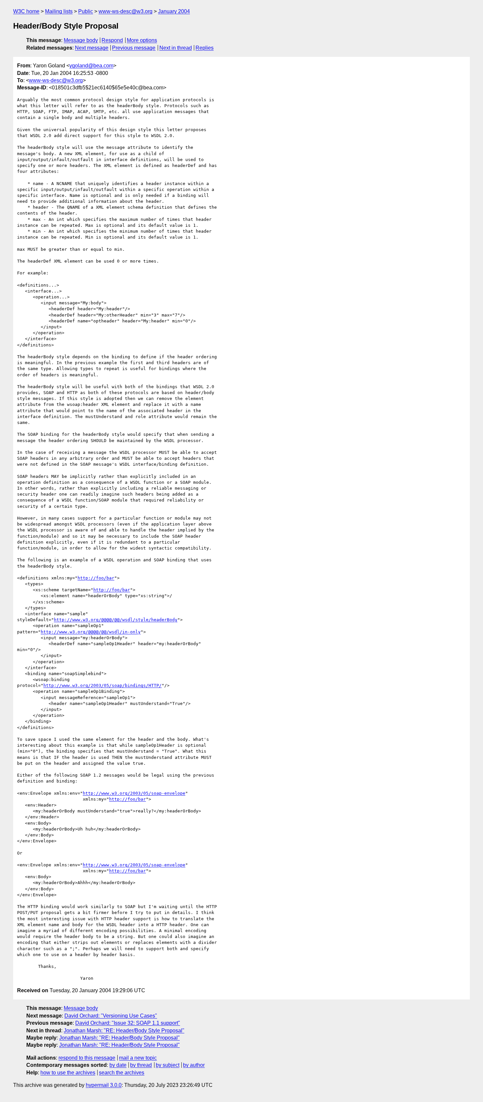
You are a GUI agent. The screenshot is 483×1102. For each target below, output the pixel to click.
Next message (91, 48)
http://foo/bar (96, 577)
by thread (141, 1065)
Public (85, 11)
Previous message (133, 48)
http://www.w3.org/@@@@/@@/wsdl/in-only (91, 631)
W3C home (26, 11)
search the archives (121, 1072)
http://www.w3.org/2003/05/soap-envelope (134, 793)
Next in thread (175, 48)
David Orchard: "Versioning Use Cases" (110, 1016)
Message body (81, 40)
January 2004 (174, 11)
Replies (205, 48)
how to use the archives (67, 1072)
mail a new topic (138, 1058)
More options (142, 40)
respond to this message (86, 1058)
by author (194, 1065)
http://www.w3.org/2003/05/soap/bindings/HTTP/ (102, 685)
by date (117, 1065)
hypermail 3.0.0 (104, 1085)
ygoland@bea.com (91, 65)
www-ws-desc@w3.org (125, 11)
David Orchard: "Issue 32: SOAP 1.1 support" (127, 1023)
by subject (167, 1065)
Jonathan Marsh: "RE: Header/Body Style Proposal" (124, 1030)
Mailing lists (59, 11)
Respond (112, 40)
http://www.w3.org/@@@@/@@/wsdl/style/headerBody (115, 619)
